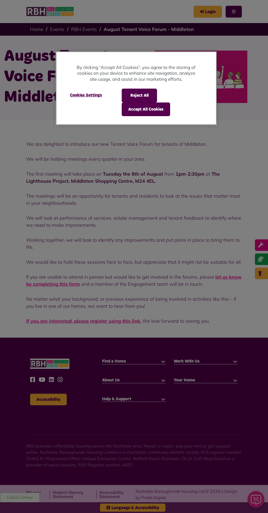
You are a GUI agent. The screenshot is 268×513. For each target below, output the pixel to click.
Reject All (139, 95)
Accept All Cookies (146, 109)
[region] (136, 88)
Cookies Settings (86, 95)
